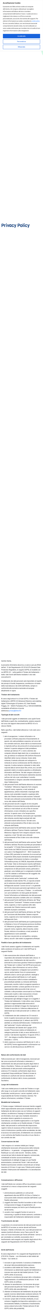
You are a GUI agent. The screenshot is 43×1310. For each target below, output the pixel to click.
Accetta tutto (22, 36)
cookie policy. (36, 21)
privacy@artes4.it (15, 711)
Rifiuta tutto (21, 47)
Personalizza (21, 41)
